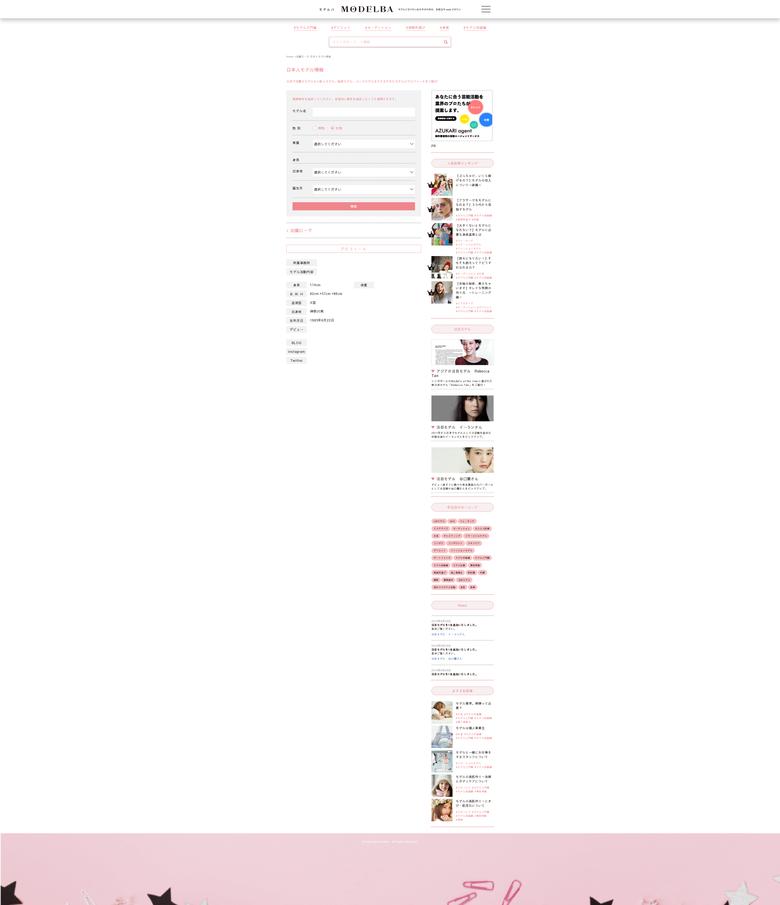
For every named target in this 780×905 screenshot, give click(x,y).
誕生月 (297, 188)
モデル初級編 (476, 27)
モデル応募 (459, 565)
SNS (452, 521)
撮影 (436, 579)
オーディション (379, 27)
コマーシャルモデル (469, 244)
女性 (339, 128)
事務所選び (416, 27)
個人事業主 (457, 572)
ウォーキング (465, 240)
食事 (445, 27)
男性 (321, 128)
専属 (295, 142)
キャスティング (452, 535)
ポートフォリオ (442, 557)
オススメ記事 (482, 528)
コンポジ (438, 543)
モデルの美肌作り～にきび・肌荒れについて (473, 803)
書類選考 (448, 579)
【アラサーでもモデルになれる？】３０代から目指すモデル (473, 204)
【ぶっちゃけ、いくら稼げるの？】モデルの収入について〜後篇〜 (473, 180)
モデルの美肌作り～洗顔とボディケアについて (473, 779)
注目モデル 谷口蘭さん (446, 658)
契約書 (471, 572)
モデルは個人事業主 (470, 728)
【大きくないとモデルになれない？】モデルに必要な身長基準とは (473, 230)
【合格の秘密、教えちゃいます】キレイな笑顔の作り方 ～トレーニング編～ (473, 290)
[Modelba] (390, 9)
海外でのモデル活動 (444, 587)
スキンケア (474, 543)
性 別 (296, 128)
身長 (295, 160)
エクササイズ (465, 303)
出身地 (297, 171)
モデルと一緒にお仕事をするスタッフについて (473, 754)
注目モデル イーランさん (448, 634)
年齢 (476, 219)
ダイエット (341, 27)
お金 (481, 273)
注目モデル (464, 579)
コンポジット (455, 543)
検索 (353, 206)
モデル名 (299, 111)
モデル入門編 (306, 27)
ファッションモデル (469, 248)
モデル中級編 (463, 557)
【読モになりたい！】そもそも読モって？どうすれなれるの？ (473, 262)
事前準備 (475, 565)
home (289, 56)
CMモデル (439, 521)
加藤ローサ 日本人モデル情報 (313, 56)
